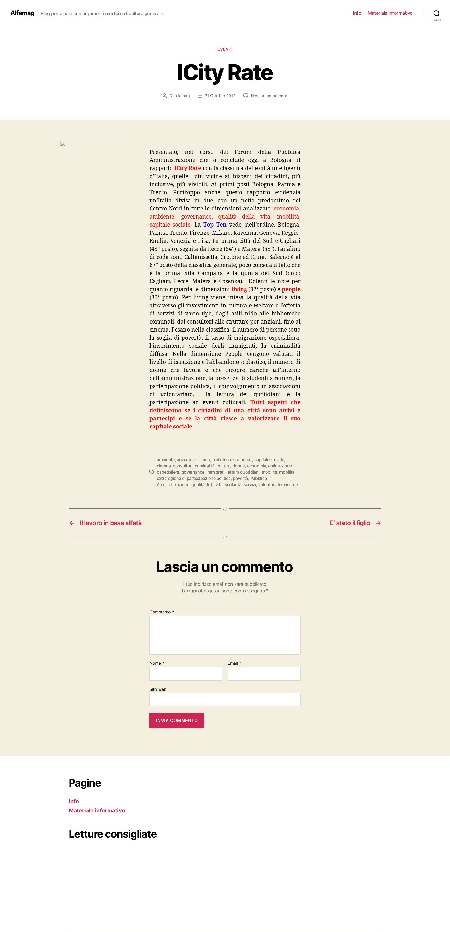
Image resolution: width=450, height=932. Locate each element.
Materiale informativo (390, 13)
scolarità (233, 484)
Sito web (157, 689)
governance (193, 472)
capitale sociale (269, 459)
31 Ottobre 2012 (220, 95)
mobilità (269, 472)
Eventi (224, 49)
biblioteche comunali (232, 459)
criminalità (205, 465)
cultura (223, 465)
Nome (156, 663)
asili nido (201, 459)
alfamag (182, 95)
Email (234, 663)
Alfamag (22, 13)
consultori (182, 465)
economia (256, 465)
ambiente (166, 459)
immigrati (215, 472)
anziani (184, 459)
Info (357, 13)
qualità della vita (206, 484)
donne (239, 465)
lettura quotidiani (243, 472)
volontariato (270, 484)
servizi (249, 484)
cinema (164, 465)
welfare (291, 484)
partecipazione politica (209, 478)
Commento (161, 612)
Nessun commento (269, 95)
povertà (240, 478)
